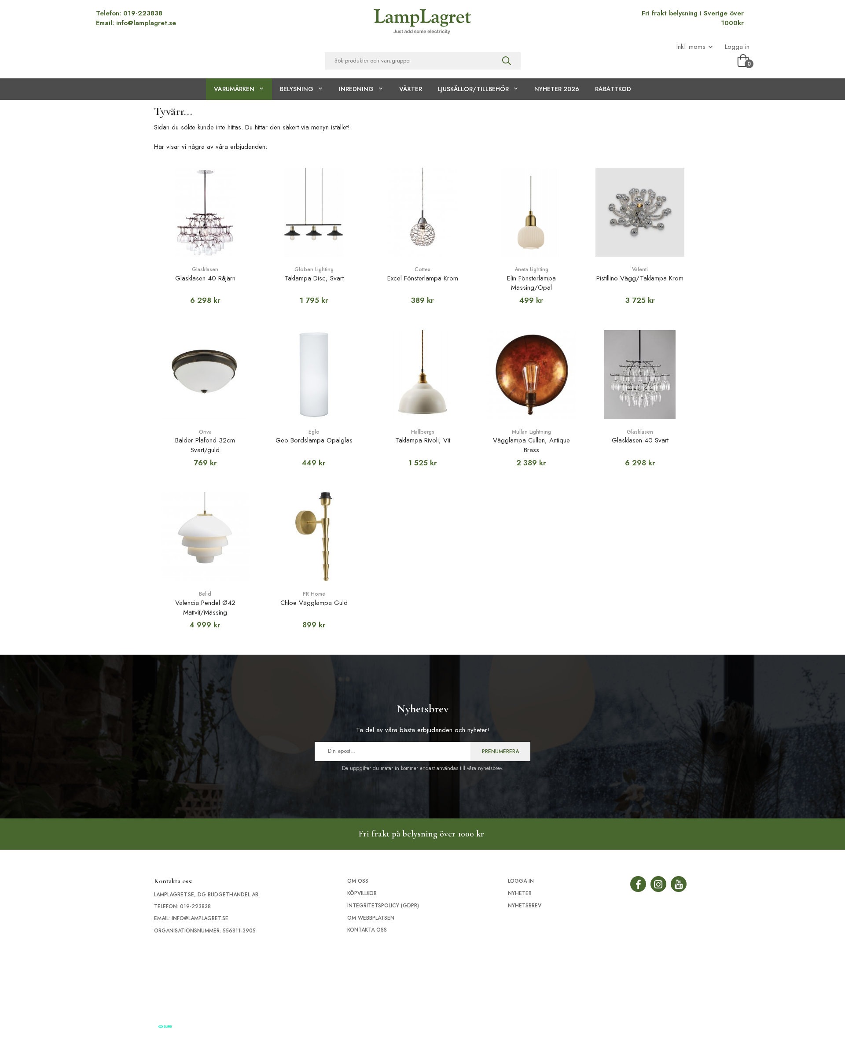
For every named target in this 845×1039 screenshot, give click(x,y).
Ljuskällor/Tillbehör (473, 89)
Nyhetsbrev (524, 906)
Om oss (357, 881)
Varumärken (234, 89)
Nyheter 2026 (556, 89)
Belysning (296, 89)
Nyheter (520, 893)
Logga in (737, 47)
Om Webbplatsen (370, 918)
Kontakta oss (367, 930)
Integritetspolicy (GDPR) (383, 906)
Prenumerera (500, 751)
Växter (410, 89)
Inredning (356, 89)
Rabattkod (613, 89)
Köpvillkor (362, 893)
